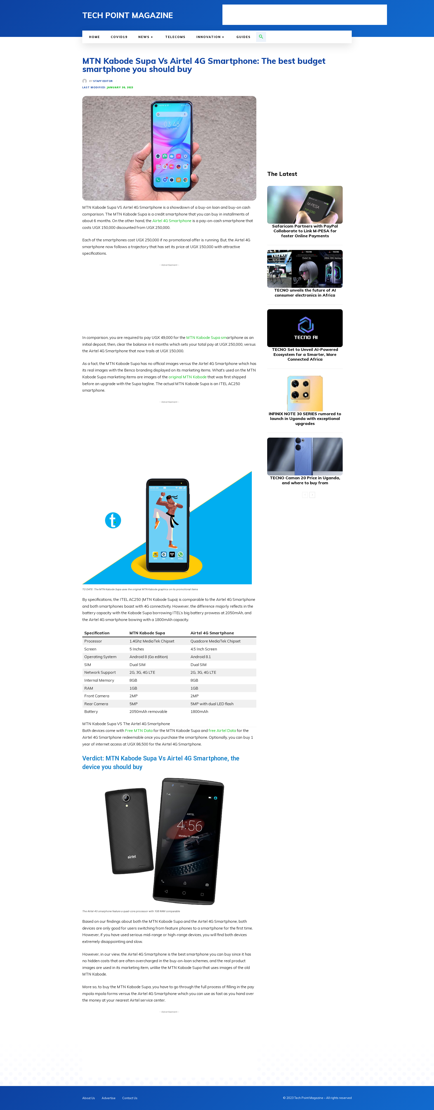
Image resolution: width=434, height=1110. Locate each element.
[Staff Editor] (85, 81)
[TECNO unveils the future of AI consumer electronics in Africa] (305, 269)
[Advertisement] (304, 15)
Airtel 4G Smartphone (171, 220)
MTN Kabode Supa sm (206, 337)
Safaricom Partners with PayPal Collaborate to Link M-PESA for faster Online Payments (305, 230)
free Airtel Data (222, 730)
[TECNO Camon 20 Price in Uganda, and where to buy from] (305, 456)
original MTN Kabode (188, 376)
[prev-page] (305, 495)
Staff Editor (103, 81)
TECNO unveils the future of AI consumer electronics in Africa (305, 293)
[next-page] (312, 495)
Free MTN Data (139, 730)
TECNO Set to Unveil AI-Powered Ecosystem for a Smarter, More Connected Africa (305, 354)
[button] (261, 37)
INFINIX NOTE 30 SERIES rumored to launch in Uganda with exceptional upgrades (305, 418)
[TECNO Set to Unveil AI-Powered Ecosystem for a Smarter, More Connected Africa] (305, 328)
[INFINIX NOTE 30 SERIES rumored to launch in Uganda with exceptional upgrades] (305, 392)
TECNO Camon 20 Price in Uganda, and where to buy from (305, 480)
